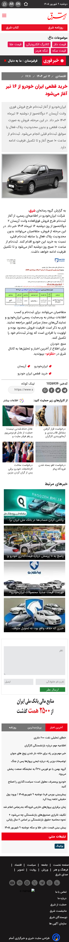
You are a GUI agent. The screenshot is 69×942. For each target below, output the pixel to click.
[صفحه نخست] (25, 4)
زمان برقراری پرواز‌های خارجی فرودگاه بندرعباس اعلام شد (34, 807)
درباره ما (62, 898)
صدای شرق (62, 874)
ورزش (45, 870)
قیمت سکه (59, 50)
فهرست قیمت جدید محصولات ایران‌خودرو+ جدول (36, 592)
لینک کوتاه (27, 383)
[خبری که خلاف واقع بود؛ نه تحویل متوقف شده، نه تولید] (34, 615)
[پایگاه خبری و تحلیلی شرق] (56, 16)
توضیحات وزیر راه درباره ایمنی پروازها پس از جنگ (38, 761)
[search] (5, 4)
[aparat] (27, 883)
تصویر (21, 870)
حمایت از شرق (58, 905)
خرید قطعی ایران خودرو (33, 373)
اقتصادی (60, 76)
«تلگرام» (50, 354)
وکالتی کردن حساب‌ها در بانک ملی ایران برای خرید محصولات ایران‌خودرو (35, 520)
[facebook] (51, 391)
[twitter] (58, 391)
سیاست (31, 865)
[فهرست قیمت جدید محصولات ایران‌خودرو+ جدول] (34, 578)
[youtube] (12, 883)
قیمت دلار (60, 44)
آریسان (22, 366)
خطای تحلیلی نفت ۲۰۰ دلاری (50, 738)
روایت (33, 870)
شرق (32, 210)
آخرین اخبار (56, 727)
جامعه (44, 865)
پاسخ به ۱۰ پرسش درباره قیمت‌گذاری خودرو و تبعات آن (35, 556)
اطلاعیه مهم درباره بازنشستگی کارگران (45, 745)
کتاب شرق (13, 27)
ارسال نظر (52, 689)
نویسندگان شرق (58, 917)
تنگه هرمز (41, 50)
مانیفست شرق (58, 911)
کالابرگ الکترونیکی (37, 44)
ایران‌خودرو (41, 366)
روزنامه (12, 727)
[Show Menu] (4, 13)
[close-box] (6, 60)
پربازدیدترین (34, 727)
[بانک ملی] (34, 715)
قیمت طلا (15, 44)
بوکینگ (59, 846)
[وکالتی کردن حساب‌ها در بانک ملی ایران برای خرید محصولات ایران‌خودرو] (34, 506)
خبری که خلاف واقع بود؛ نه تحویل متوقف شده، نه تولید (38, 628)
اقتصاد (18, 865)
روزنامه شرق (55, 27)
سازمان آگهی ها (58, 923)
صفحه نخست (60, 865)
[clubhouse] (20, 883)
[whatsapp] (45, 390)
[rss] (57, 883)
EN (18, 4)
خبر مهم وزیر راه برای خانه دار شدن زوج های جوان (38, 753)
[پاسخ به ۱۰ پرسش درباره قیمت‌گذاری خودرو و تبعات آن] (34, 542)
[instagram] (50, 883)
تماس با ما (61, 892)
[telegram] (64, 391)
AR (11, 4)
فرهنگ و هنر (61, 870)
